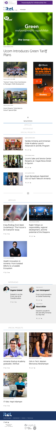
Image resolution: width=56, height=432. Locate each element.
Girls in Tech (38, 358)
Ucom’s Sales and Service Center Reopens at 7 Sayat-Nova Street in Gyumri (38, 161)
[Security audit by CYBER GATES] (28, 428)
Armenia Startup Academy (16, 358)
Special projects (28, 132)
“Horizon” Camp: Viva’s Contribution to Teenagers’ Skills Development (14, 83)
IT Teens (12, 398)
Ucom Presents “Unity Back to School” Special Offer (12, 109)
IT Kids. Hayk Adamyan (12, 402)
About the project (7, 418)
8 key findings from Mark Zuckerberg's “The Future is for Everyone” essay (14, 227)
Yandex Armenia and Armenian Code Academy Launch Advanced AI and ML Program (37, 143)
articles (28, 125)
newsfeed (28, 121)
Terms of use (30, 418)
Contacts (24, 418)
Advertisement (16, 418)
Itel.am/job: (23, 9)
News (12, 46)
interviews (28, 129)
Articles (12, 221)
